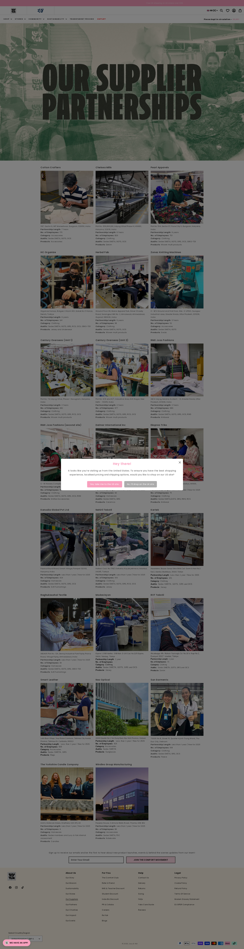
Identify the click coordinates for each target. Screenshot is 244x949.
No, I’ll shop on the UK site (140, 484)
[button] (16, 942)
